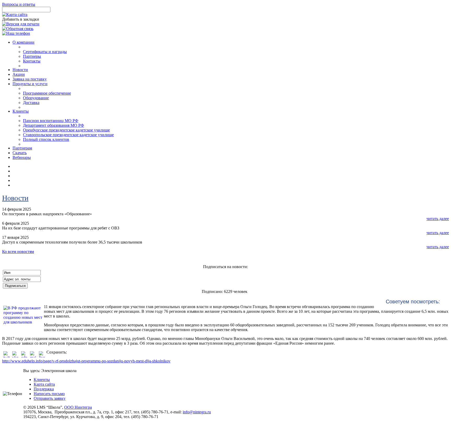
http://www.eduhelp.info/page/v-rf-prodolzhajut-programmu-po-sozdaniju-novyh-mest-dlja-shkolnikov (86, 361)
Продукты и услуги (30, 84)
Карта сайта (44, 384)
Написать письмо (49, 393)
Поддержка (44, 389)
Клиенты (42, 379)
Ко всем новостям (18, 251)
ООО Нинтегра (78, 407)
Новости (15, 198)
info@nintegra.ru (197, 412)
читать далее (437, 218)
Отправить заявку (50, 398)
